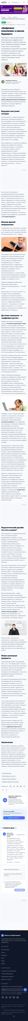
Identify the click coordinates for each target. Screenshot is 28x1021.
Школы (15, 17)
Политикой (19, 993)
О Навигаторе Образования (8, 971)
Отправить (21, 890)
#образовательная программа (9, 779)
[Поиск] (9, 2)
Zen (18, 997)
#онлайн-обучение (6, 773)
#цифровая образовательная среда (10, 781)
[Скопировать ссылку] (24, 786)
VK (10, 786)
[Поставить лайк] (2, 790)
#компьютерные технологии (8, 776)
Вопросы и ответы (6, 979)
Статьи (9, 17)
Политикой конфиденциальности (11, 886)
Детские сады (5, 949)
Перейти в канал (13, 817)
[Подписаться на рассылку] (25, 989)
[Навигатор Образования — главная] (4, 2)
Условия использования (17, 1006)
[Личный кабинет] (23, 2)
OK (17, 786)
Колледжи (4, 955)
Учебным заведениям (7, 973)
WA (21, 786)
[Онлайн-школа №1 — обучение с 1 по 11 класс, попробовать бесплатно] (14, 9)
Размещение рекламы (7, 976)
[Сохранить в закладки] (6, 790)
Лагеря (3, 963)
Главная (3, 17)
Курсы (3, 960)
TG (14, 786)
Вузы (2, 958)
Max (14, 997)
